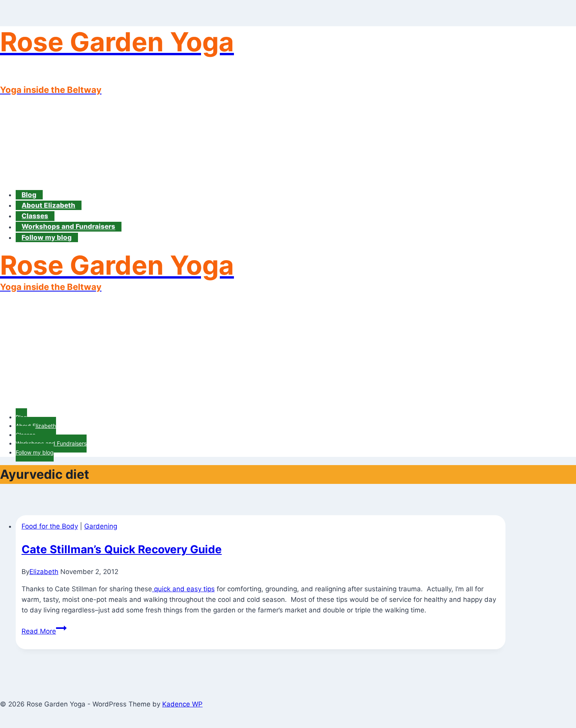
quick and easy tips (183, 589)
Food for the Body (50, 526)
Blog (29, 195)
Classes (35, 216)
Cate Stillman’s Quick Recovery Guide (122, 549)
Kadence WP (182, 704)
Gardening (100, 526)
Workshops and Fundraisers (68, 227)
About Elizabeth (48, 205)
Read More (44, 631)
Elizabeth (43, 572)
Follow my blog (47, 237)
